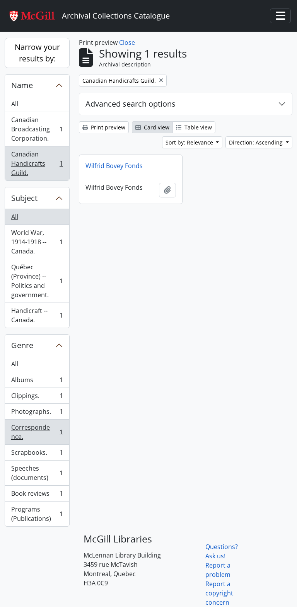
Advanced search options (130, 104)
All (14, 104)
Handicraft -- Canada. (37, 315)
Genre (22, 345)
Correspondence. (37, 432)
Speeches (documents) (37, 473)
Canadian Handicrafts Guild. (37, 163)
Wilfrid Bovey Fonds (114, 166)
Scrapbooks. (37, 454)
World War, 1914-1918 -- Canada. (37, 241)
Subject (24, 198)
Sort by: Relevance (190, 142)
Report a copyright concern (219, 593)
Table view (197, 127)
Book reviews (37, 495)
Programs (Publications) (37, 514)
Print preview (107, 127)
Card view (155, 127)
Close (127, 42)
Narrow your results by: (37, 53)
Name (22, 85)
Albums (37, 382)
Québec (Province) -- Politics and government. (37, 281)
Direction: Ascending (256, 142)
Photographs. (37, 413)
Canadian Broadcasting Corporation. (37, 129)
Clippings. (37, 397)
